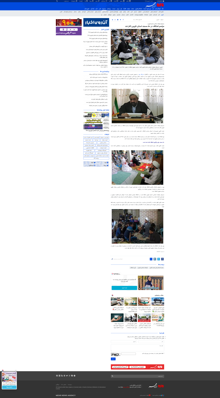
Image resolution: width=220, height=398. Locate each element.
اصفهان (139, 12)
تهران (121, 12)
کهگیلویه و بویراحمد (139, 15)
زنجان (79, 12)
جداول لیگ (73, 1)
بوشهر (124, 12)
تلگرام (127, 1)
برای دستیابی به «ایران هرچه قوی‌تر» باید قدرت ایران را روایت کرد (95, 90)
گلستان (131, 15)
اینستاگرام (103, 1)
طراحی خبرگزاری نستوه (156, 395)
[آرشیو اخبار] (59, 376)
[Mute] (142, 289)
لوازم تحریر (96, 137)
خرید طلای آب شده (88, 137)
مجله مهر (92, 9)
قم (159, 15)
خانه (163, 9)
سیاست (114, 9)
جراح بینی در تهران (105, 137)
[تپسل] (112, 274)
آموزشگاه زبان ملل (89, 153)
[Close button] (16, 370)
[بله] (72, 376)
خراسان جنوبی (105, 12)
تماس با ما (63, 385)
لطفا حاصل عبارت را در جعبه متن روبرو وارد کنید (153, 353)
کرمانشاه (146, 15)
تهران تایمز (86, 156)
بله (109, 1)
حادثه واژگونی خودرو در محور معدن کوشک (98, 105)
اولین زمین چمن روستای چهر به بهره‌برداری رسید (96, 49)
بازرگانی (57, 385)
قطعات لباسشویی (90, 148)
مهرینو (92, 156)
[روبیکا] (64, 376)
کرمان (150, 15)
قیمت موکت (104, 140)
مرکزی (114, 15)
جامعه (128, 9)
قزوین (162, 15)
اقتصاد (124, 9)
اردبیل (135, 12)
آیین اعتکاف (133, 268)
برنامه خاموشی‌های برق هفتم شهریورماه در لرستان (96, 87)
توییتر (96, 1)
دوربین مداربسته (90, 143)
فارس (61, 12)
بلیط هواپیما (89, 150)
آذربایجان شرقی (154, 12)
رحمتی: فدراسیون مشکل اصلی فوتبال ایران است (96, 102)
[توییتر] (67, 376)
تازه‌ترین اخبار (105, 29)
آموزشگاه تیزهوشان (102, 150)
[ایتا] (57, 376)
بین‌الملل (109, 9)
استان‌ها (104, 9)
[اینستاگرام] (69, 376)
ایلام (128, 12)
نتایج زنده (81, 1)
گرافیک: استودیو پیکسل (144, 395)
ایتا (85, 1)
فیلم (97, 9)
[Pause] (140, 289)
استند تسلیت (88, 140)
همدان (105, 15)
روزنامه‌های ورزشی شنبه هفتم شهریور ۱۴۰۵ (97, 32)
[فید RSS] (62, 376)
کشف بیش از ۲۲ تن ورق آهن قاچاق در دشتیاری (96, 52)
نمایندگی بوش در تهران (102, 153)
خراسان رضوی (98, 12)
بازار (121, 9)
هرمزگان (109, 15)
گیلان (127, 15)
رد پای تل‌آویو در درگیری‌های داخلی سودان (98, 46)
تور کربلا (96, 140)
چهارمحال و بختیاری (114, 12)
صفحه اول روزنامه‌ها (103, 110)
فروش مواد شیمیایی (89, 145)
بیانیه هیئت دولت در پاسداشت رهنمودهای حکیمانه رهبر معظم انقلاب (96, 56)
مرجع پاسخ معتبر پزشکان (102, 145)
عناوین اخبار (161, 12)
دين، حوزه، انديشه (147, 9)
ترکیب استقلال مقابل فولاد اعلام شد (99, 99)
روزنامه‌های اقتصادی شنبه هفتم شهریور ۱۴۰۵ (97, 35)
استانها (162, 19)
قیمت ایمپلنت (103, 148)
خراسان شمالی (90, 12)
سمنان (75, 12)
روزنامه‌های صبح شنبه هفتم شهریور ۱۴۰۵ (98, 38)
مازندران (118, 15)
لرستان (123, 15)
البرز (132, 12)
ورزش (118, 9)
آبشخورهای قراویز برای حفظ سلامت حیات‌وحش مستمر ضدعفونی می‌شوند (95, 61)
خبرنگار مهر (141, 74)
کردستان (155, 15)
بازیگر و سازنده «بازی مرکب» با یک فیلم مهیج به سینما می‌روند (95, 42)
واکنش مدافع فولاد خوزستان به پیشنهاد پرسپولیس (96, 80)
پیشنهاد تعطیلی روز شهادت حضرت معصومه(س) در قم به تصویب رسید (95, 66)
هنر (153, 9)
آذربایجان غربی (146, 12)
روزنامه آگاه (96, 158)
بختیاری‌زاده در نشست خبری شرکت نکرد (98, 77)
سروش (121, 1)
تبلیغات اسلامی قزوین (143, 268)
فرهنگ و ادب (158, 9)
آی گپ (115, 1)
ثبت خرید (124, 288)
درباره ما (70, 385)
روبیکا (91, 1)
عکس (100, 9)
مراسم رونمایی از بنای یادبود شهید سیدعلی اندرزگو (96, 83)
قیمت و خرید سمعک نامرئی (102, 156)
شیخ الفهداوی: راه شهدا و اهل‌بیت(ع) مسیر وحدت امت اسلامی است (96, 95)
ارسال (113, 359)
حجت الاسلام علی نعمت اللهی (156, 268)
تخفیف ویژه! (9, 387)
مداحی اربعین (103, 143)
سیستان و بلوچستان (68, 12)
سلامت (132, 9)
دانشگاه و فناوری (138, 9)
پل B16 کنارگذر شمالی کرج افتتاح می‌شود (98, 74)
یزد (101, 15)
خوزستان (84, 12)
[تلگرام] (74, 376)
